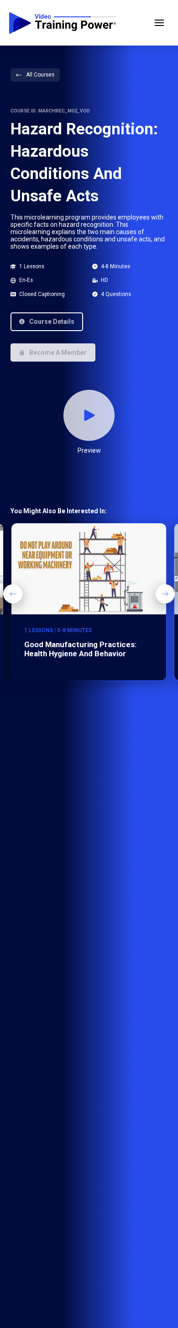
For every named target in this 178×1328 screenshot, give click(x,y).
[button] (159, 22)
